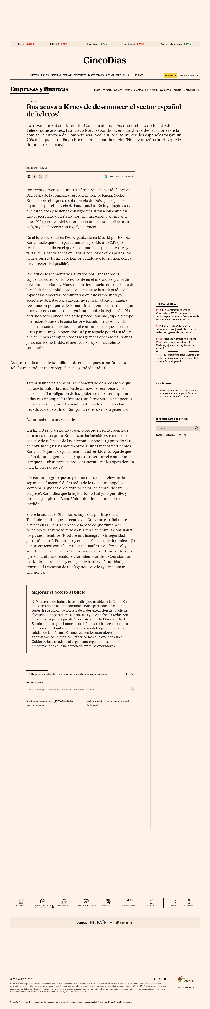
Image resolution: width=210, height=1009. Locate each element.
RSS (105, 1002)
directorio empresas (130, 906)
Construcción (140, 90)
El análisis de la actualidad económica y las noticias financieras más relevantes (69, 674)
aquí (95, 705)
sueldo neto (63, 906)
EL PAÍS (137, 74)
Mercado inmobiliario (160, 90)
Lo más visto (163, 383)
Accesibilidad (91, 1002)
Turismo (177, 90)
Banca (97, 90)
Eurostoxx (170, 435)
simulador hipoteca (42, 906)
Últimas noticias (113, 75)
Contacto (14, 1002)
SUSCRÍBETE (170, 75)
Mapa (100, 1002)
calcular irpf (21, 906)
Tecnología (53, 689)
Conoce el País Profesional (105, 922)
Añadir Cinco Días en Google (120, 176)
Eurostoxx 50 (129, 44)
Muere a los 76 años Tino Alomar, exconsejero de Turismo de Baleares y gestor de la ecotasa (176, 329)
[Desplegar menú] (12, 60)
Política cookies (36, 1002)
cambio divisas (108, 906)
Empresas (66, 689)
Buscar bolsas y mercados (172, 419)
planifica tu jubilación (86, 906)
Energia (128, 90)
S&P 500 (54, 44)
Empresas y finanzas (39, 75)
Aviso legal (23, 1002)
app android (189, 906)
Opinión (126, 75)
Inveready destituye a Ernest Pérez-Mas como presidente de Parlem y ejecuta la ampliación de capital (176, 343)
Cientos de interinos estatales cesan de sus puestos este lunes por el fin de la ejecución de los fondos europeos (178, 393)
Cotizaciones (80, 75)
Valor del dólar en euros (171, 44)
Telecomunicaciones (112, 90)
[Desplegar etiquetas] (132, 689)
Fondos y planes (96, 75)
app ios (174, 906)
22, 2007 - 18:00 (37, 168)
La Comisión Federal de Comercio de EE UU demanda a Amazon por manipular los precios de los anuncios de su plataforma (177, 315)
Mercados (56, 75)
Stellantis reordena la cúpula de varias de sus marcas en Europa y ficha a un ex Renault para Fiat (178, 358)
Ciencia (90, 689)
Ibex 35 (21, 44)
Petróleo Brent (91, 44)
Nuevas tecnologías (35, 689)
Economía (67, 75)
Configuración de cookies (54, 1002)
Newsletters (113, 1002)
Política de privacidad (75, 1002)
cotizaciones (151, 906)
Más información (34, 705)
